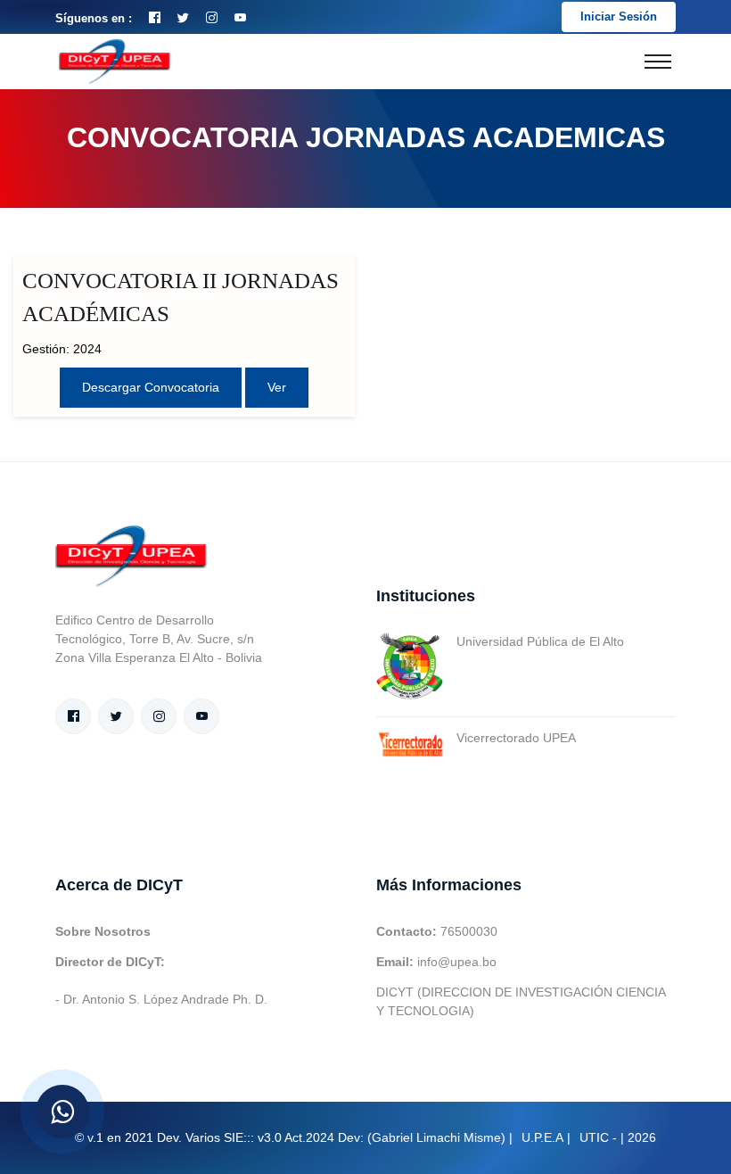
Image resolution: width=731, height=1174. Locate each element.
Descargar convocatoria (150, 387)
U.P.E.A (542, 1137)
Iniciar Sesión (618, 16)
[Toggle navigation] (658, 61)
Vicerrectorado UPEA (516, 738)
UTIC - (598, 1137)
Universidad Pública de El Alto (540, 641)
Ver (276, 387)
